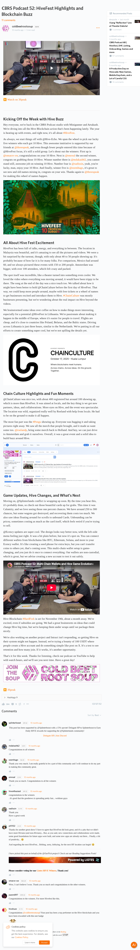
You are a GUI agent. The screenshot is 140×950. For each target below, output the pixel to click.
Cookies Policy (21, 937)
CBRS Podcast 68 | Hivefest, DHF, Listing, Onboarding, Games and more (121, 47)
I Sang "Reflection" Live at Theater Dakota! (120, 24)
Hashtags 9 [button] (12, 697)
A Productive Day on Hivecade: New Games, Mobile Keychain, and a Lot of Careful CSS (120, 73)
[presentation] (113, 19)
